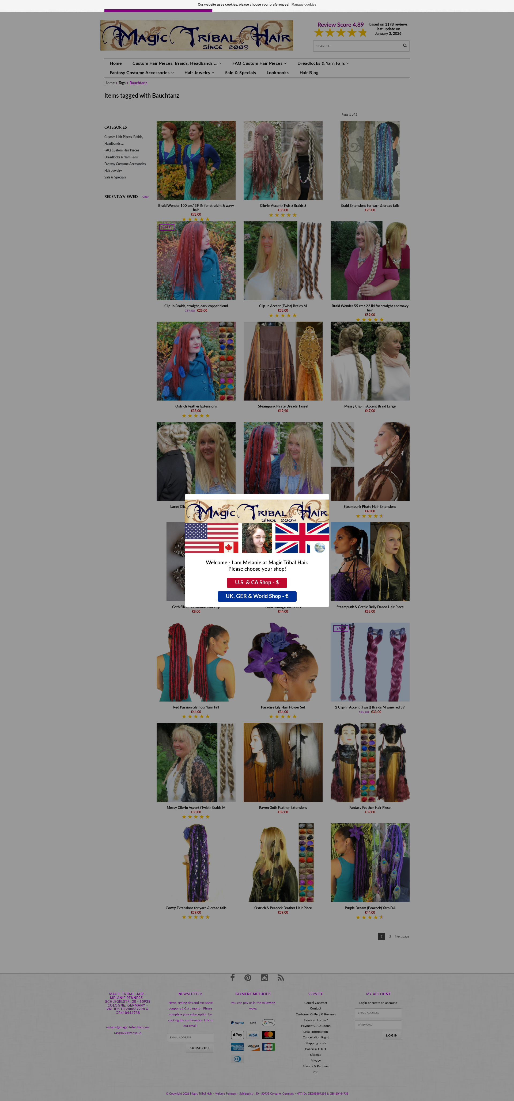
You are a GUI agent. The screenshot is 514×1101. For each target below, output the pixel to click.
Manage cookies (304, 4)
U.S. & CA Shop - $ (257, 582)
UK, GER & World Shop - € (257, 596)
